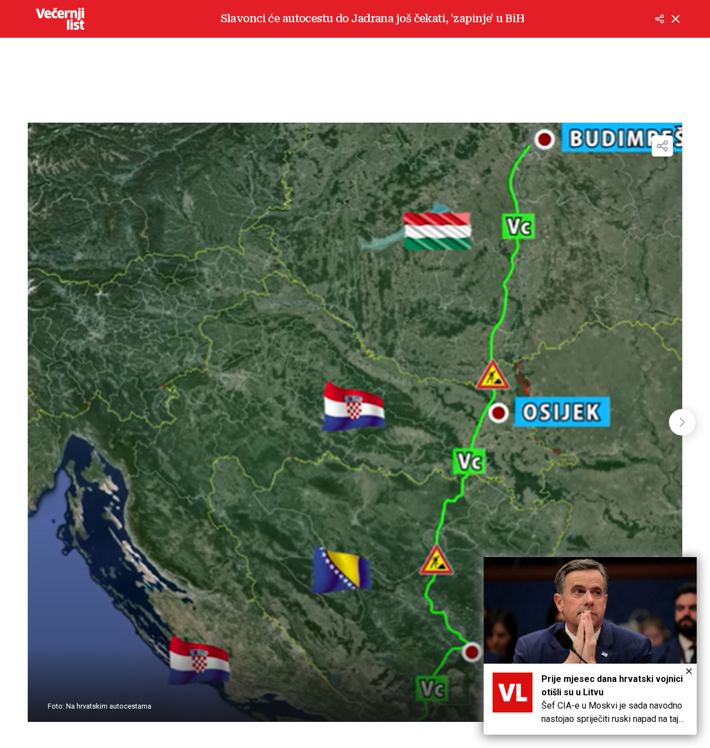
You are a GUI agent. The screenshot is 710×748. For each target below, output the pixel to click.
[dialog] (590, 646)
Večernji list (60, 19)
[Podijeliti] (659, 19)
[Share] (662, 145)
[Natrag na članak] (675, 19)
